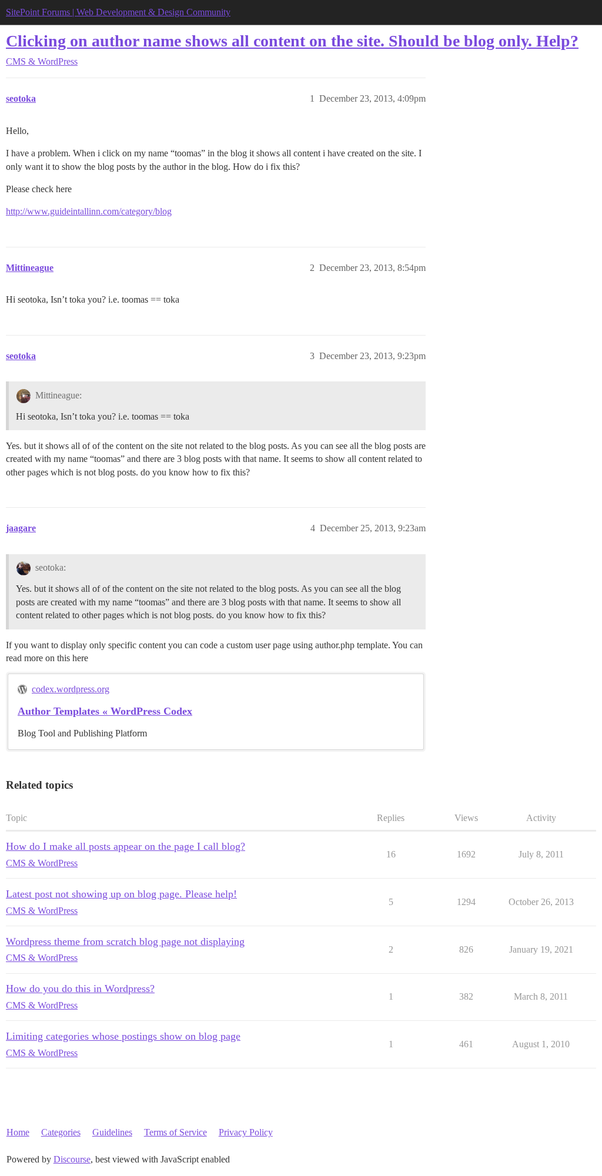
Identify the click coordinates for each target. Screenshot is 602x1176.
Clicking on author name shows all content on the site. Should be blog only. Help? (292, 41)
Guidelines (112, 1132)
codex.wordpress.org (70, 689)
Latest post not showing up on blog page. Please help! (121, 894)
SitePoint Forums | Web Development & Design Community (118, 12)
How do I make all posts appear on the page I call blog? (125, 846)
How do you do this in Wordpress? (80, 988)
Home (17, 1132)
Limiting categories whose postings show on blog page (123, 1036)
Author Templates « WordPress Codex (105, 711)
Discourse (72, 1159)
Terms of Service (175, 1132)
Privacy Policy (246, 1132)
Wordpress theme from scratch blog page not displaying (125, 941)
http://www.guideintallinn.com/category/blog (89, 211)
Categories (61, 1132)
